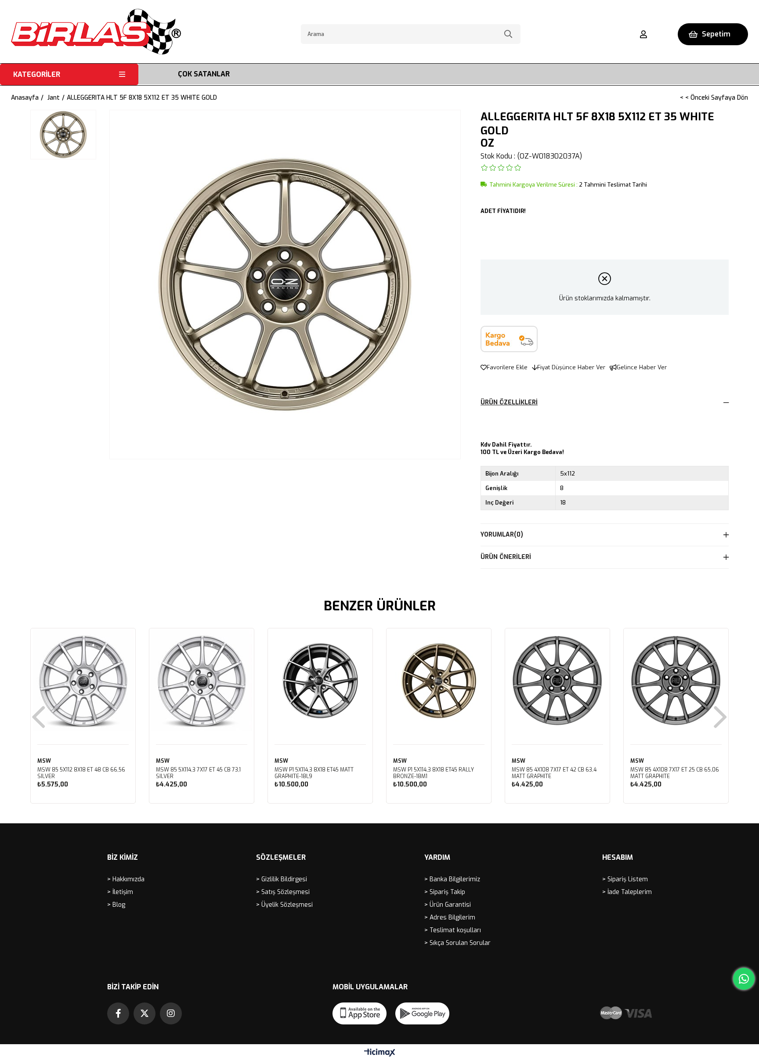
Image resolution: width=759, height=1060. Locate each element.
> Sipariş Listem (625, 879)
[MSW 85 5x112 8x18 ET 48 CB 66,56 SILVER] (83, 680)
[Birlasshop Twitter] (144, 1013)
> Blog (116, 905)
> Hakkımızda (126, 879)
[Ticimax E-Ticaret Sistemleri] (379, 1053)
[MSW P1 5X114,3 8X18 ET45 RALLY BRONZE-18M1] (438, 680)
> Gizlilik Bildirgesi (281, 879)
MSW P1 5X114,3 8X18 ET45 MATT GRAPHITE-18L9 (314, 773)
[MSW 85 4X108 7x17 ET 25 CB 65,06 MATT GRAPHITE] (675, 680)
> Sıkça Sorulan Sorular (457, 943)
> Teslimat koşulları (452, 930)
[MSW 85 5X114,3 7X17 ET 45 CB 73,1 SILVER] (201, 680)
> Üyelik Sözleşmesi (284, 905)
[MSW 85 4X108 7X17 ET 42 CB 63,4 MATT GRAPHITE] (557, 680)
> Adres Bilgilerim (449, 917)
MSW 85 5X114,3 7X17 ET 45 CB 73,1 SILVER (198, 773)
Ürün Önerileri (506, 557)
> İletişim (120, 892)
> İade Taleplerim (627, 892)
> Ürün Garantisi (447, 905)
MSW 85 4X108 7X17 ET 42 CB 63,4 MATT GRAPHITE (554, 773)
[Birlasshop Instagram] (171, 1013)
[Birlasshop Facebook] (118, 1013)
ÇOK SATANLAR (204, 74)
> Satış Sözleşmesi (283, 892)
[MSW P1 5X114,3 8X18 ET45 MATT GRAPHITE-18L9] (320, 680)
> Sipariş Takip (444, 892)
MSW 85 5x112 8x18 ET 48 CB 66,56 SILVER (81, 773)
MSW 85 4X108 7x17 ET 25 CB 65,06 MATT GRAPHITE (674, 773)
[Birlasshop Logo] (96, 31)
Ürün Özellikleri (509, 402)
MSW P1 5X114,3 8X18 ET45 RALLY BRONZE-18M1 (433, 773)
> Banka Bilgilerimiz (452, 879)
